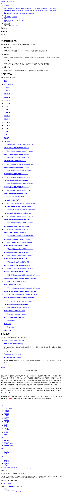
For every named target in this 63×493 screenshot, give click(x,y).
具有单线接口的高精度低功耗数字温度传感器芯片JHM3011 (20, 291)
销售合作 (11, 13)
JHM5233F (43, 10)
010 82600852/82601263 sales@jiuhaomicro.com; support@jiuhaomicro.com (20, 467)
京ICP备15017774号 (6, 483)
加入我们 (16, 20)
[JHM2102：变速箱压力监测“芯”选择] (14, 340)
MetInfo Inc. (24, 486)
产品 (5, 7)
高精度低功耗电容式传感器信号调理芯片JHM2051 (17, 265)
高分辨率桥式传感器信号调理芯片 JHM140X (16, 174)
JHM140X (39, 8)
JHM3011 (21, 10)
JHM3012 (27, 10)
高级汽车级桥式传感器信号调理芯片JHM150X (16, 154)
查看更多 (3, 367)
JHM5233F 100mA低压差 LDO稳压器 (14, 317)
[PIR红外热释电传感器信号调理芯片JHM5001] (19, 177)
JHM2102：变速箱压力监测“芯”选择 (14, 343)
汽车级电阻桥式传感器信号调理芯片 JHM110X (16, 148)
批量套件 (53, 10)
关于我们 (6, 20)
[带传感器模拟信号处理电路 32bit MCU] (18, 307)
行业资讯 (8, 17)
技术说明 (6, 13)
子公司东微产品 (10, 8)
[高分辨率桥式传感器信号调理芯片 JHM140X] (19, 170)
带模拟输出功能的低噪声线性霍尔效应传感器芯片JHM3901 (20, 278)
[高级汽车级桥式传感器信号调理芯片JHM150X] (20, 151)
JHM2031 (50, 8)
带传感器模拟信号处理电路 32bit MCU (14, 311)
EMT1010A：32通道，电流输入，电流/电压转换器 (17, 213)
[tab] (33, 81)
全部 (5, 8)
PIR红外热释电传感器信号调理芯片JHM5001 (16, 180)
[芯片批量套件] (11, 327)
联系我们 (11, 20)
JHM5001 (32, 10)
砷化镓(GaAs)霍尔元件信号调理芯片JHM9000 (16, 271)
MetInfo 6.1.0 (10, 486)
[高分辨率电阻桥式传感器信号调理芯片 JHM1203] (20, 164)
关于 (5, 18)
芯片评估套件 (7, 324)
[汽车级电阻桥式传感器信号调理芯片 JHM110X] (20, 144)
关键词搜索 (7, 21)
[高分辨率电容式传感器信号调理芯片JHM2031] (20, 190)
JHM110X (18, 8)
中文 (8, 25)
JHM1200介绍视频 (29, 13)
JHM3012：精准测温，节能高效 (12, 357)
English (17, 25)
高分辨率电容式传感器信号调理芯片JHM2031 (16, 193)
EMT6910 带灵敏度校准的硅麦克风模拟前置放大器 (17, 206)
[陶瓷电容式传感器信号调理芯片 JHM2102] (18, 157)
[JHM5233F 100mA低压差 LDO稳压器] (17, 314)
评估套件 (48, 10)
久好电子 (6, 5)
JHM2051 (55, 8)
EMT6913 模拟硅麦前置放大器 (12, 200)
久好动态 (14, 17)
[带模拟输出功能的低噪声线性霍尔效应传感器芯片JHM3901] (23, 275)
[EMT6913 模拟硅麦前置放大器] (15, 196)
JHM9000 (6, 10)
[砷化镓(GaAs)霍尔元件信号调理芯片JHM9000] (19, 268)
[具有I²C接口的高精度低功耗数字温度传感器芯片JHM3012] (23, 294)
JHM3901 (11, 10)
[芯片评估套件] (11, 320)
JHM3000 (16, 10)
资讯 (5, 15)
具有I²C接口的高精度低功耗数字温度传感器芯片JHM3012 (19, 297)
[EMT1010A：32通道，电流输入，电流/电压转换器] (21, 209)
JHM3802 (37, 10)
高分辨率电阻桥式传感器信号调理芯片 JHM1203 (17, 167)
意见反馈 (21, 20)
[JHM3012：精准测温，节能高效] (13, 354)
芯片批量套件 (7, 330)
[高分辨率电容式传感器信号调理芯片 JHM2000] (20, 183)
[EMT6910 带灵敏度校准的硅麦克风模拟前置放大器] (21, 203)
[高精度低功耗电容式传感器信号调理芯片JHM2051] (21, 262)
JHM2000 (44, 8)
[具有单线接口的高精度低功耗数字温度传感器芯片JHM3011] (23, 288)
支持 (5, 12)
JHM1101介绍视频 (19, 13)
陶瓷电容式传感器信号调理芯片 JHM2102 (15, 161)
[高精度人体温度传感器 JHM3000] (16, 281)
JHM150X (23, 8)
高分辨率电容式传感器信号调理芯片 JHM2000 (16, 187)
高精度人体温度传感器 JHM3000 (12, 284)
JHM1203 (34, 8)
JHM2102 (28, 8)
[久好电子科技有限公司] (31, 1)
